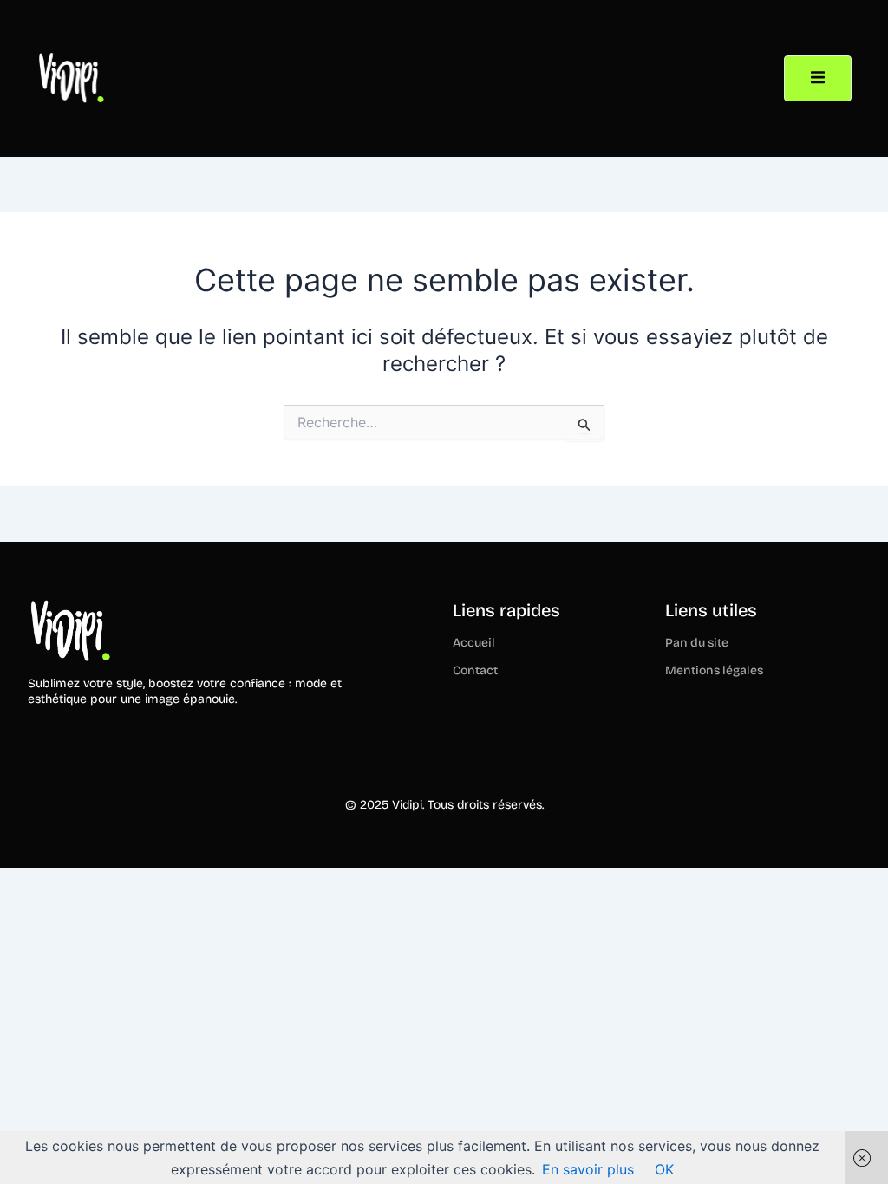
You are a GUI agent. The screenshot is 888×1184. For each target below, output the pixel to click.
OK (664, 1169)
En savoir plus (588, 1169)
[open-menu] (818, 78)
